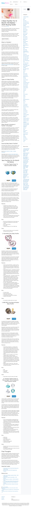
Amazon (24, 18)
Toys (24, 141)
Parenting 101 (25, 110)
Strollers (24, 136)
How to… (24, 101)
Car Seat (24, 78)
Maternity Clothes (26, 106)
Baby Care (24, 28)
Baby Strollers (25, 43)
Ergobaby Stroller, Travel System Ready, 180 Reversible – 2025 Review (26, 176)
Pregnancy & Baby (26, 114)
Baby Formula (25, 29)
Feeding (24, 90)
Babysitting (25, 54)
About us (3, 499)
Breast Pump (25, 73)
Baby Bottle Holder (26, 23)
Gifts (24, 91)
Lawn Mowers (25, 104)
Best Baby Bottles (26, 56)
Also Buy (16, 4)
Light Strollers (25, 105)
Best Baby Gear (25, 59)
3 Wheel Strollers (25, 16)
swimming (24, 137)
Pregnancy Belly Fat (26, 118)
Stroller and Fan (25, 132)
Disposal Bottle (25, 86)
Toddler (24, 140)
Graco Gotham (25, 94)
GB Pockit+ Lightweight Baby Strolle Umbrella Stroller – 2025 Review (26, 166)
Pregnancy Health (26, 120)
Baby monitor (25, 36)
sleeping (3, 488)
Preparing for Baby (26, 124)
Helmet (24, 96)
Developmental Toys (26, 82)
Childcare (24, 81)
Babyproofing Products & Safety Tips (26, 52)
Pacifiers (24, 108)
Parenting (24, 109)
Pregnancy (24, 113)
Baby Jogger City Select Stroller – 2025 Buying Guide (26, 158)
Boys (24, 72)
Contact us (3, 496)
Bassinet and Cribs (26, 55)
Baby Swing (25, 49)
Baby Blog (24, 20)
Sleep (24, 129)
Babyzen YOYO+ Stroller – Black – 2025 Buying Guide (26, 184)
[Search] (28, 9)
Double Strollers (25, 87)
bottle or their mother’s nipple (13, 154)
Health (24, 95)
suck (4, 488)
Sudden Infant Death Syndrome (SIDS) (7, 64)
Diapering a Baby (25, 83)
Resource (11, 4)
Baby (24, 19)
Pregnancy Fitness (26, 119)
